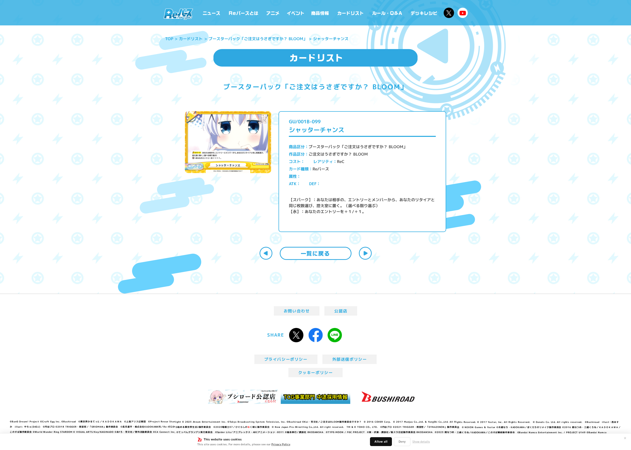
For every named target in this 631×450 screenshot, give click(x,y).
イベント (295, 12)
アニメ (273, 12)
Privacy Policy (280, 444)
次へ (365, 253)
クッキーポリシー (315, 372)
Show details (421, 442)
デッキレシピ (424, 12)
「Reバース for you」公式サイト (178, 14)
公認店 (340, 311)
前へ (266, 253)
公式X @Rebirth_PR (449, 13)
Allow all (380, 441)
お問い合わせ (297, 311)
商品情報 (320, 12)
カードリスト (350, 12)
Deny (402, 441)
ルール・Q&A (387, 12)
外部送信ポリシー (349, 359)
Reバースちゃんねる (462, 13)
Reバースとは (243, 12)
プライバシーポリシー (286, 359)
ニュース (212, 12)
